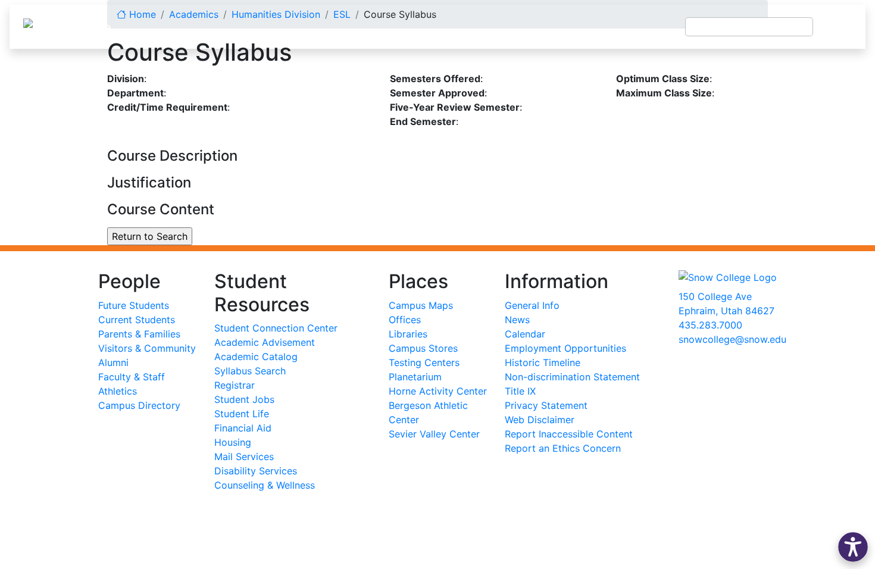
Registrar (234, 385)
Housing (232, 442)
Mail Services (244, 456)
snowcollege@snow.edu (732, 339)
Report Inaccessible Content (569, 434)
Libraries (408, 334)
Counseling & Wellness (264, 485)
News (517, 320)
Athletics (117, 391)
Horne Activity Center (438, 391)
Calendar (525, 334)
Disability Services (255, 471)
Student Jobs (244, 399)
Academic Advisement (264, 342)
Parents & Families (139, 334)
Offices (405, 320)
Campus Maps (421, 305)
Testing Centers (424, 362)
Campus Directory (139, 405)
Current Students (136, 320)
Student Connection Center (276, 328)
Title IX (520, 391)
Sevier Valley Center (434, 434)
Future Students (133, 305)
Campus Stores (423, 348)
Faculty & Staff (131, 377)
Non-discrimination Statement (572, 377)
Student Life (241, 414)
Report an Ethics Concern (563, 448)
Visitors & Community (147, 348)
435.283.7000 (710, 325)
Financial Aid (242, 428)
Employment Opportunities (565, 348)
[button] (853, 547)
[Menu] (839, 27)
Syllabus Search (250, 371)
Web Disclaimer (539, 420)
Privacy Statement (546, 405)
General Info (532, 305)
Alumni (113, 362)
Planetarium (415, 377)
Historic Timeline (542, 362)
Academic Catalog (256, 356)
